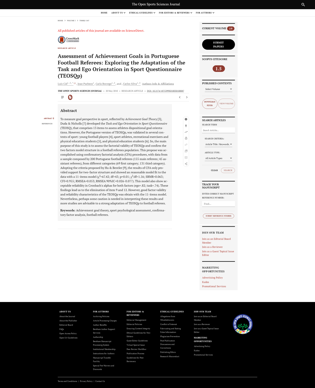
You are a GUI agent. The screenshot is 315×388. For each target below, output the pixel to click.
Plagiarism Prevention (170, 336)
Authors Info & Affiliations (158, 84)
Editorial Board (66, 325)
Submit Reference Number (218, 216)
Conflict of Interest (168, 324)
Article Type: (212, 152)
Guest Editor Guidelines (137, 340)
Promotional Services (214, 286)
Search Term (209, 124)
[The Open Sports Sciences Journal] (242, 324)
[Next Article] (187, 97)
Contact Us (100, 381)
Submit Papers (218, 44)
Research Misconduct (169, 356)
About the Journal (67, 316)
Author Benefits (100, 325)
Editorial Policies (134, 324)
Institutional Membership (104, 349)
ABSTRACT (48, 118)
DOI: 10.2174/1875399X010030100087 (165, 90)
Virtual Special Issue (136, 345)
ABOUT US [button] (117, 12)
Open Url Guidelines (68, 337)
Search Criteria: (214, 138)
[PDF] (70, 97)
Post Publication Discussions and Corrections (167, 344)
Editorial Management (136, 320)
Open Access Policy (68, 333)
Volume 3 (71, 21)
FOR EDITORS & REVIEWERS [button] (174, 12)
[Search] (303, 4)
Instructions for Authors (103, 353)
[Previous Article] (180, 97)
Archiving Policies (101, 316)
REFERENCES (47, 124)
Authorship (98, 337)
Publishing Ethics (168, 352)
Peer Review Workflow (136, 349)
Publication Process (135, 353)
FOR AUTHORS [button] (204, 12)
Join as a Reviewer (212, 246)
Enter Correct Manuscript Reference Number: (218, 196)
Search (228, 170)
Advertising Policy (212, 277)
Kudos (205, 282)
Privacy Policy (86, 381)
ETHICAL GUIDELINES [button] (141, 12)
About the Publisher (68, 320)
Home (104, 12)
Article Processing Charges (105, 320)
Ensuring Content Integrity (138, 328)
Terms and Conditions (67, 381)
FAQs (61, 329)
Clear (214, 170)
